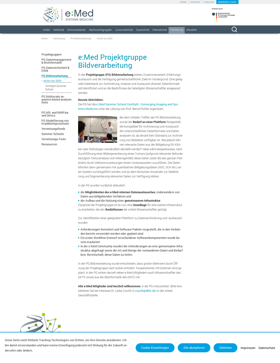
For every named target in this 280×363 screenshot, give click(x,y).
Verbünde (58, 29)
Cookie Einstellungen (155, 348)
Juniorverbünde (124, 29)
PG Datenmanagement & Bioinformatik (56, 61)
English (209, 2)
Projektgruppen (51, 54)
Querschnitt (142, 29)
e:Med (46, 29)
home (183, 2)
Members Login (227, 2)
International (159, 29)
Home (44, 38)
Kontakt (195, 2)
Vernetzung (176, 29)
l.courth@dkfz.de (144, 291)
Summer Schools (52, 134)
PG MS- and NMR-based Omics (55, 114)
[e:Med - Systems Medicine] (68, 14)
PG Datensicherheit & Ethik (55, 69)
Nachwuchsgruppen (100, 29)
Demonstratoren (76, 29)
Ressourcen (49, 144)
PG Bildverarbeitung (80, 38)
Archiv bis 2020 (52, 80)
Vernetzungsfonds (53, 129)
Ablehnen (225, 348)
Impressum (248, 348)
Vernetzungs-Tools (53, 139)
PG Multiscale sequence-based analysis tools (56, 99)
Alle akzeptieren (194, 348)
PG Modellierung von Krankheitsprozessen (55, 122)
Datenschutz (267, 348)
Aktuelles (191, 29)
